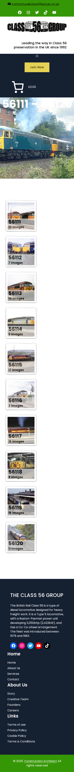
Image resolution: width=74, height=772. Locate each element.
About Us (13, 668)
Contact (13, 679)
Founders (13, 705)
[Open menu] (37, 56)
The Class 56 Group (36, 595)
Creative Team (18, 699)
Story (11, 694)
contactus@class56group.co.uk (35, 4)
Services (13, 674)
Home (11, 662)
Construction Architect (40, 761)
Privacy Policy (17, 730)
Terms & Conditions (21, 741)
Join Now (37, 67)
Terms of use (16, 725)
